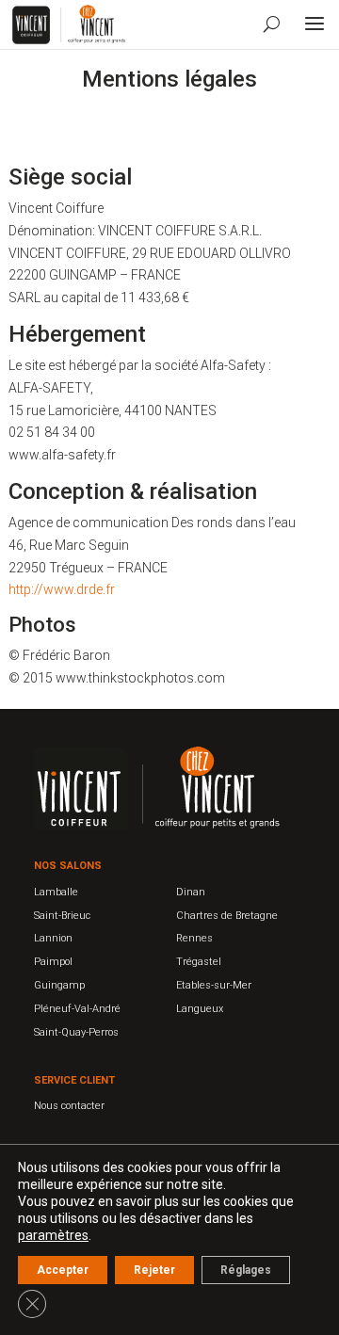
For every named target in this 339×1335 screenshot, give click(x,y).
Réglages (245, 1270)
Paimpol (53, 962)
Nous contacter (69, 1106)
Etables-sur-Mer (213, 985)
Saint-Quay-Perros (76, 1032)
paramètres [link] (53, 1235)
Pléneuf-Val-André (77, 1009)
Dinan (190, 892)
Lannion (53, 938)
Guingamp (59, 985)
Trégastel (198, 962)
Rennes (194, 938)
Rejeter (154, 1270)
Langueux (199, 1009)
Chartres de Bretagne (227, 915)
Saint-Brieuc (62, 915)
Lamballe (56, 892)
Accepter (63, 1270)
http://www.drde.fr (61, 589)
